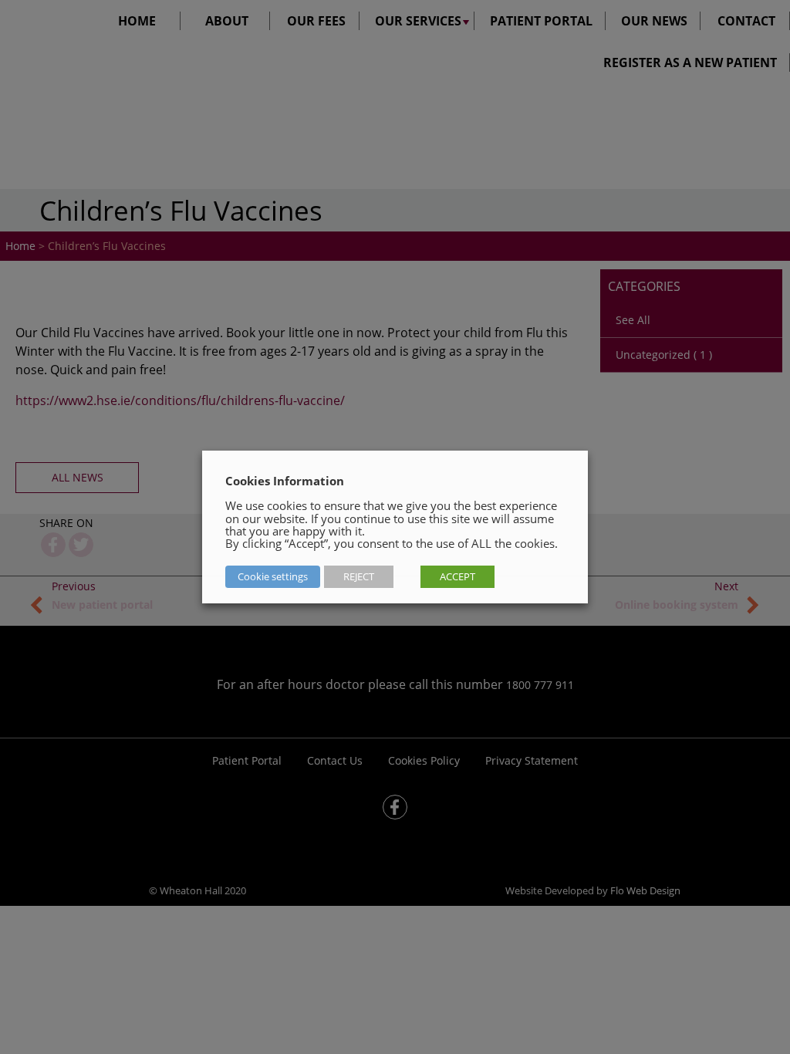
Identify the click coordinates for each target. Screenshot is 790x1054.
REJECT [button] (358, 576)
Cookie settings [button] (273, 576)
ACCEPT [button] (457, 576)
